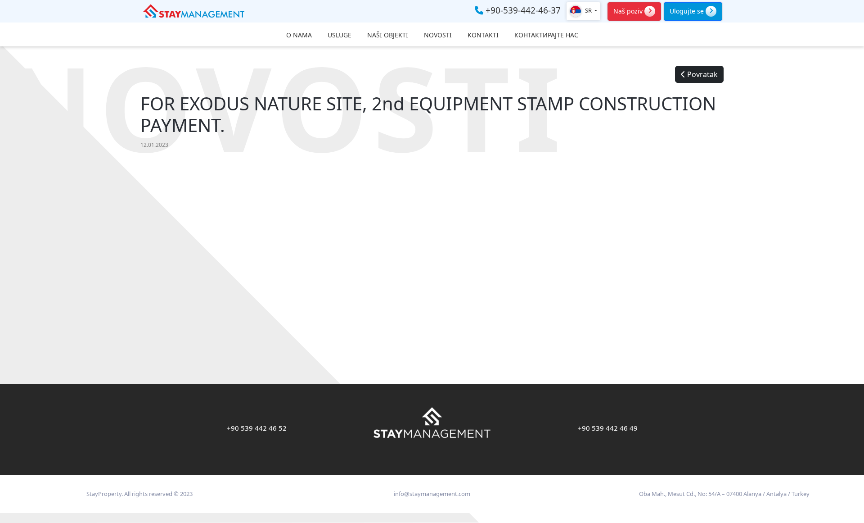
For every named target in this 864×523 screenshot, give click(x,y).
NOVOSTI (438, 35)
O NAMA (299, 35)
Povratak (701, 74)
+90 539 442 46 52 (257, 427)
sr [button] (588, 10)
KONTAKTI (483, 35)
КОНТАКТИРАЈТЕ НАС (546, 35)
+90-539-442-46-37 (522, 10)
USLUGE (339, 35)
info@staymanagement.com (432, 494)
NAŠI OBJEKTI (387, 35)
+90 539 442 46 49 (608, 427)
